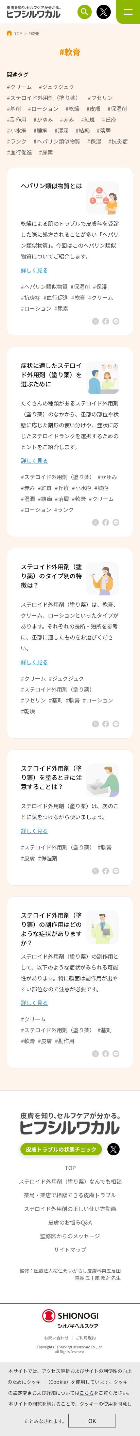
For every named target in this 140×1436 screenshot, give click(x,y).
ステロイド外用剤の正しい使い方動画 (70, 1208)
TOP (18, 33)
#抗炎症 (118, 141)
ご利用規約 (85, 1338)
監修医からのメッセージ (70, 1236)
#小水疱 (17, 130)
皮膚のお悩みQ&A (70, 1222)
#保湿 (94, 141)
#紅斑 (88, 119)
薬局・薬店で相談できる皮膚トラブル (70, 1195)
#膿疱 (40, 130)
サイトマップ (70, 1249)
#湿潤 (61, 130)
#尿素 (46, 152)
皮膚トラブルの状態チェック (61, 1149)
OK (92, 1421)
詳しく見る (34, 270)
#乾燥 (72, 108)
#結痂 (82, 130)
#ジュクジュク (56, 87)
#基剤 (14, 108)
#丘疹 (109, 119)
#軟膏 (78, 297)
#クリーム (19, 87)
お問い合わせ (56, 1338)
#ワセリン (100, 97)
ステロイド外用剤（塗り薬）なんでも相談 (70, 1181)
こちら (87, 1392)
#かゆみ (43, 119)
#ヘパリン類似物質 (56, 141)
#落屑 (104, 130)
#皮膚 (93, 108)
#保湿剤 (117, 108)
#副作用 (17, 119)
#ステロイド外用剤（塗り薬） (44, 97)
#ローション (43, 108)
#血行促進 (19, 152)
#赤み (67, 119)
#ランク (17, 141)
